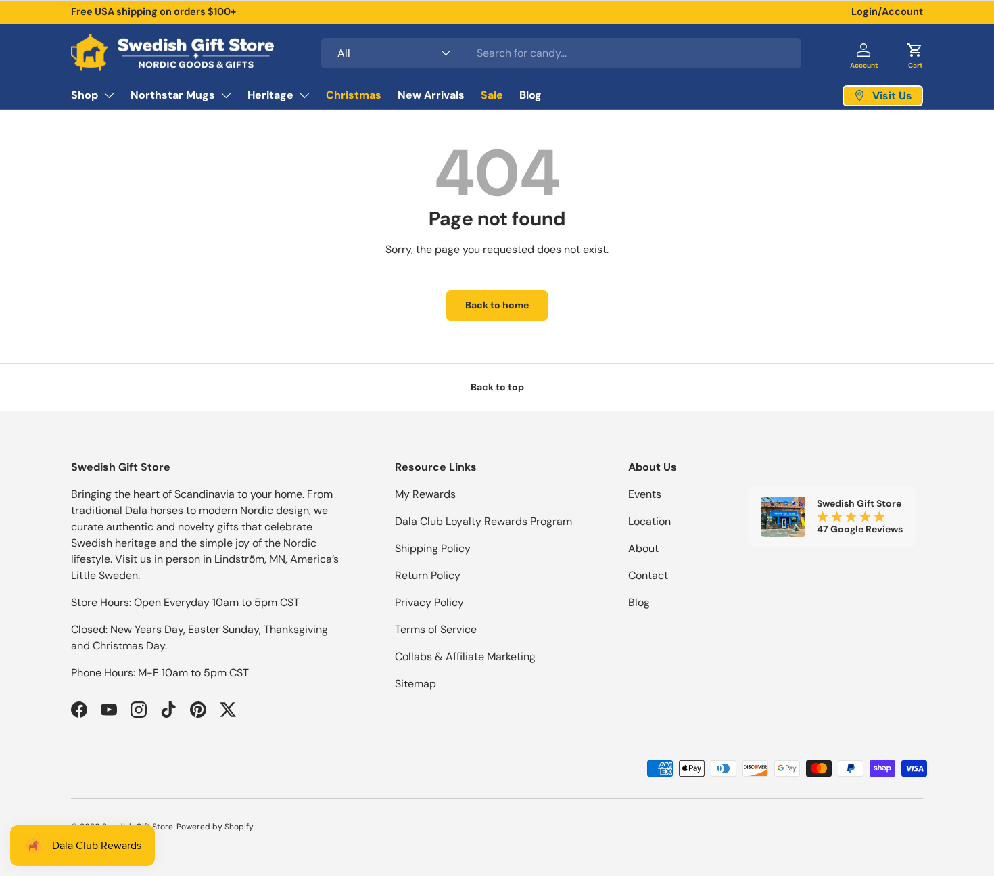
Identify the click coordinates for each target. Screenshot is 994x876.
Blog (530, 95)
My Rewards (425, 494)
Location (649, 521)
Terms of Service (436, 629)
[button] (915, 53)
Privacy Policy (429, 602)
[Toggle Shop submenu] (109, 95)
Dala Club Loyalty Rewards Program (483, 521)
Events (644, 494)
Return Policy (427, 575)
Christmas (353, 95)
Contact (648, 575)
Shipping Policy (433, 548)
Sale (492, 95)
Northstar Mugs (173, 95)
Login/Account (887, 11)
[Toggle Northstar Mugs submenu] (226, 95)
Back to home (497, 305)
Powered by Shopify (215, 826)
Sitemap (415, 683)
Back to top (497, 387)
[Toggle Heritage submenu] (304, 95)
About (643, 548)
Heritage (270, 95)
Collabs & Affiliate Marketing (465, 656)
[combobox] (561, 53)
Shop (84, 95)
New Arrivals (431, 95)
